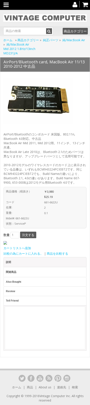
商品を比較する (57, 253)
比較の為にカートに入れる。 (23, 253)
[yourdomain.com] (45, 18)
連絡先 (61, 387)
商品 (30, 387)
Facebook (31, 378)
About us (45, 387)
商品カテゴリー (75, 31)
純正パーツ (50, 40)
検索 (75, 387)
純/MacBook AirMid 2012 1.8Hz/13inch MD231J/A (19, 48)
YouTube (39, 378)
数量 (6, 235)
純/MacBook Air (73, 40)
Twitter (22, 378)
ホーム (8, 40)
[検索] (49, 31)
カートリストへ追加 (17, 248)
